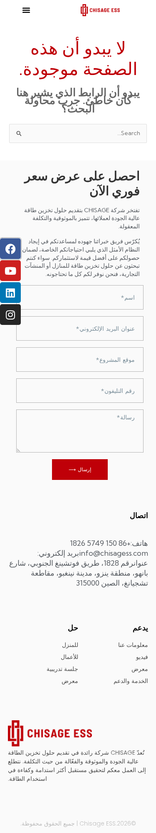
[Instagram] (10, 314)
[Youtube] (10, 270)
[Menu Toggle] (26, 10)
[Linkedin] (10, 292)
